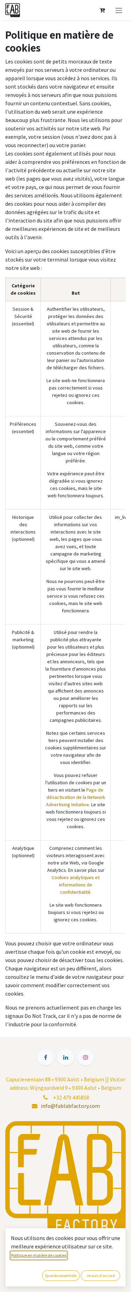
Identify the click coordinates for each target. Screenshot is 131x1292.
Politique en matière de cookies (38, 1255)
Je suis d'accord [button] (100, 1275)
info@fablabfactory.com (70, 1105)
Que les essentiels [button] (61, 1275)
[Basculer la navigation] (119, 10)
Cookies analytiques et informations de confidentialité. (76, 884)
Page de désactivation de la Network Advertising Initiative (75, 797)
